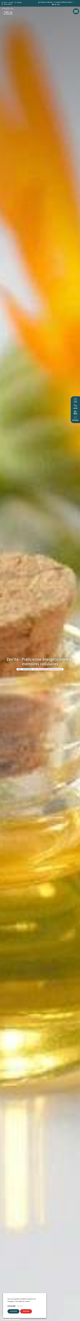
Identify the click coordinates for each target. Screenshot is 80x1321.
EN (58, 4)
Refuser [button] (26, 1311)
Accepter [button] (13, 1311)
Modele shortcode (27, 669)
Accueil (19, 669)
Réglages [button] (20, 1306)
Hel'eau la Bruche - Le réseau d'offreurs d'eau (56, 2)
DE (56, 4)
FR (53, 4)
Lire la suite (11, 1306)
